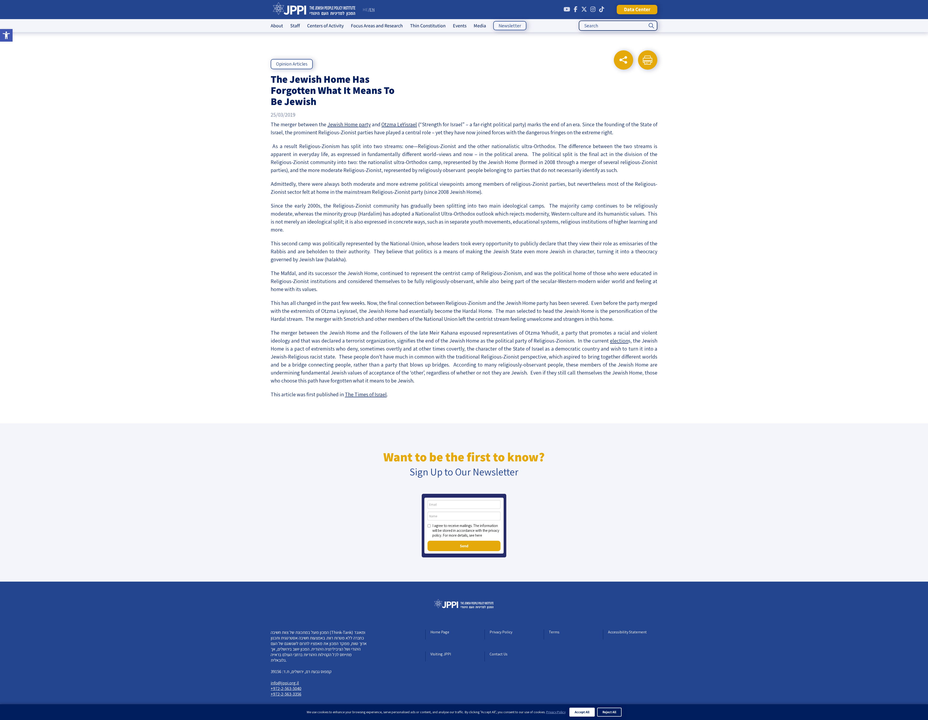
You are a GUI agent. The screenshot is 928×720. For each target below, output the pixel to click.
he (365, 9)
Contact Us (499, 654)
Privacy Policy (501, 632)
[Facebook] (575, 9)
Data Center (637, 9)
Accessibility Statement (627, 632)
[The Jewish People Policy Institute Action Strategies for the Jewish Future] (314, 9)
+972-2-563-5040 (286, 688)
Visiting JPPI (440, 654)
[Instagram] (592, 9)
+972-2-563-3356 (286, 694)
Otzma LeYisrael (399, 124)
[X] (584, 9)
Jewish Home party (349, 124)
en (372, 9)
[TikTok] (601, 9)
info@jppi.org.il (285, 683)
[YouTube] (566, 9)
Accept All (582, 712)
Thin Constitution (428, 25)
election (619, 340)
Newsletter (510, 25)
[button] (6, 35)
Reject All (609, 712)
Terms (554, 632)
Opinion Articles (291, 64)
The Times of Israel (366, 394)
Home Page (439, 632)
